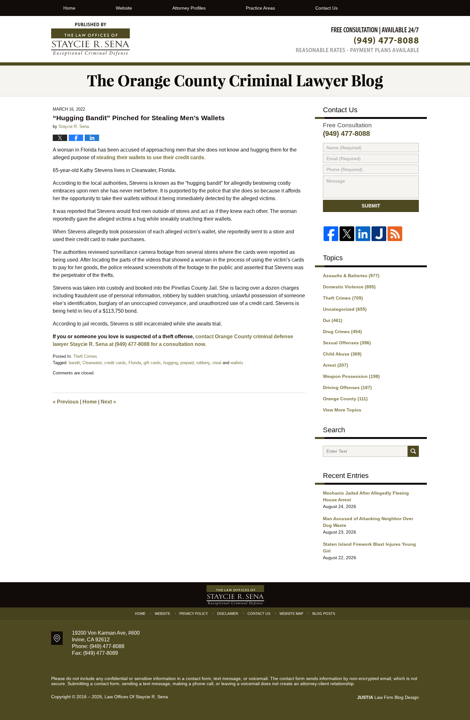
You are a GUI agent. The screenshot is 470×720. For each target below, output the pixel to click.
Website (124, 8)
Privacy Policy (193, 613)
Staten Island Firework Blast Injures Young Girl (369, 547)
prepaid (187, 362)
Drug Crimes (342, 331)
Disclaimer (227, 613)
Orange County (345, 398)
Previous (66, 401)
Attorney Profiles (189, 8)
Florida (135, 362)
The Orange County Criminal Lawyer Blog (90, 39)
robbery (203, 362)
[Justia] (379, 233)
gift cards (152, 362)
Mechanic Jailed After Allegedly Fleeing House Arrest (366, 496)
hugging (170, 362)
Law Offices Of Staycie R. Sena (136, 696)
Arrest (335, 365)
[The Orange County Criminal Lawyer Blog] (235, 81)
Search (413, 451)
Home (69, 8)
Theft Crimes (85, 356)
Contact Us (326, 8)
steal (216, 362)
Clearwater (92, 362)
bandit (74, 362)
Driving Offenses (347, 387)
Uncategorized (345, 309)
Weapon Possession (351, 376)
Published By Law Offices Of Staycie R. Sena (357, 39)
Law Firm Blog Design (388, 697)
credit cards (115, 362)
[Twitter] (347, 233)
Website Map (291, 613)
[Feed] (395, 233)
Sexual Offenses (347, 342)
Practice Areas (260, 8)
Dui (332, 320)
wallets (237, 362)
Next (108, 401)
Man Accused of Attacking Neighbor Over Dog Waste (368, 522)
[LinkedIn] (363, 233)
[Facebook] (331, 233)
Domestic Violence (349, 286)
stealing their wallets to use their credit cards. (150, 157)
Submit (371, 205)
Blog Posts (323, 613)
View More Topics (342, 409)
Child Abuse (342, 353)
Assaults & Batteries (351, 275)
